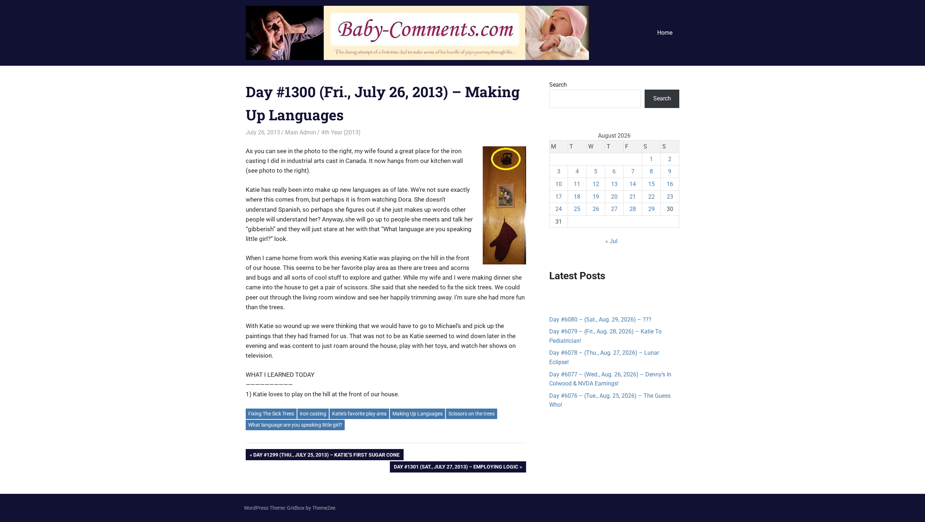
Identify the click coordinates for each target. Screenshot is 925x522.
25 (577, 209)
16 (670, 184)
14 (632, 184)
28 (632, 209)
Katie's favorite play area (359, 414)
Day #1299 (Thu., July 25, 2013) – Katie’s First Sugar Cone (326, 456)
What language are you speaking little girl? (295, 425)
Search (558, 84)
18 (577, 196)
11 (577, 184)
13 (614, 184)
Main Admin (300, 132)
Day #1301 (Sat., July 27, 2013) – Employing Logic (455, 468)
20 (614, 196)
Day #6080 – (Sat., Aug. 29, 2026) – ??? (600, 319)
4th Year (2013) (341, 132)
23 (670, 196)
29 (651, 209)
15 (651, 184)
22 (651, 196)
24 (558, 209)
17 (558, 196)
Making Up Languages (417, 414)
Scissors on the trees (471, 414)
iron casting (313, 414)
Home (664, 32)
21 (632, 196)
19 (596, 196)
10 (558, 184)
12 (596, 184)
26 (596, 209)
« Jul (611, 241)
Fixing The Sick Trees (271, 414)
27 (614, 209)
